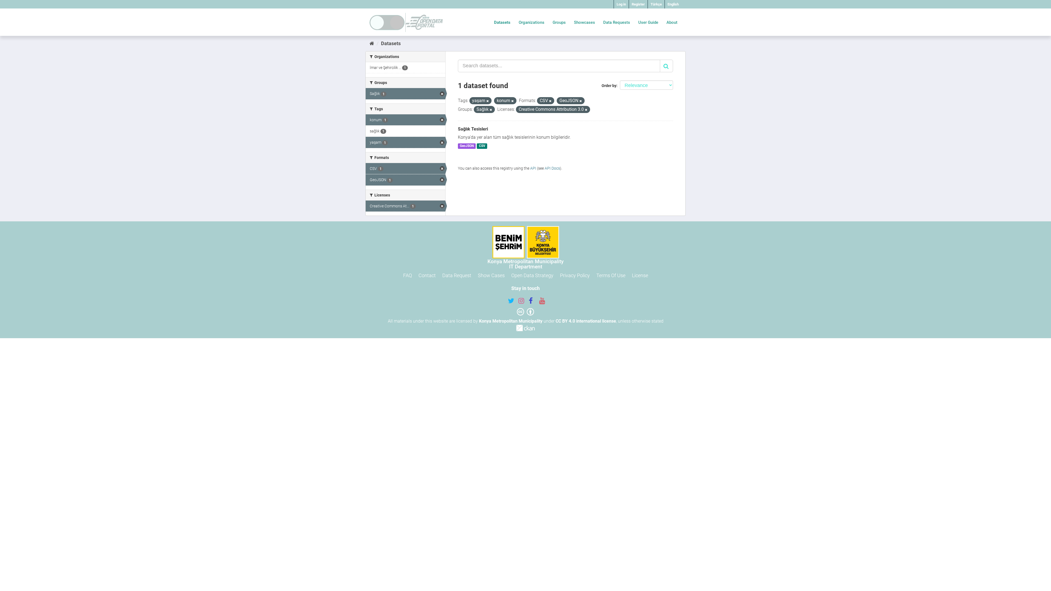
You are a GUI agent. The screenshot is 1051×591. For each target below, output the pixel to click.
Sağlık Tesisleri (473, 129)
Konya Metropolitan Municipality (510, 321)
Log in (621, 4)
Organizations (531, 22)
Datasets (502, 22)
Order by (609, 85)
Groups (559, 22)
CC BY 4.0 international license (586, 321)
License (640, 275)
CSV (482, 146)
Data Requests (616, 22)
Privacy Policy (575, 275)
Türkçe (656, 4)
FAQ (407, 275)
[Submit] (666, 66)
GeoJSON (467, 146)
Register (638, 4)
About (671, 22)
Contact (427, 275)
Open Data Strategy (532, 275)
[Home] (371, 43)
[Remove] (487, 101)
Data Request (456, 275)
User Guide (648, 22)
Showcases (584, 22)
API (533, 168)
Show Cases (491, 275)
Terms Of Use (610, 275)
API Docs (552, 168)
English (673, 4)
